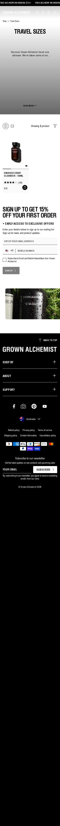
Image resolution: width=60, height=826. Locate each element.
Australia (31, 419)
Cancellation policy (48, 435)
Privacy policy (28, 430)
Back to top (50, 340)
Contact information (28, 435)
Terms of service (45, 430)
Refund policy (14, 430)
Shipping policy (10, 435)
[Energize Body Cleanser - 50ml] (16, 152)
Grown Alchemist (28, 486)
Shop (4, 21)
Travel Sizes (14, 21)
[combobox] (10, 250)
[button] (38, 12)
